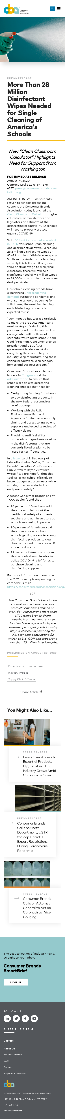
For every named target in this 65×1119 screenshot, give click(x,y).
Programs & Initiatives (14, 1073)
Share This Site (17, 1028)
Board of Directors (13, 1054)
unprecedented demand (26, 294)
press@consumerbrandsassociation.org (32, 190)
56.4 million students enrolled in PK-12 (31, 242)
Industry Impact (18, 672)
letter (17, 458)
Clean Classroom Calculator (27, 214)
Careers (9, 1040)
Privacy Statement (13, 1110)
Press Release (16, 666)
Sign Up (16, 982)
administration (17, 379)
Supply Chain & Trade (21, 679)
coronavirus (36, 666)
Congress (28, 375)
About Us (9, 1048)
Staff (6, 1060)
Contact (8, 1067)
